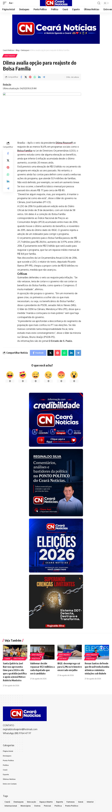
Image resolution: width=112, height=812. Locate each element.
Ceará (7, 658)
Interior (90, 802)
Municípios (26, 806)
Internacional (11, 806)
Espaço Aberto (46, 802)
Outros (63, 658)
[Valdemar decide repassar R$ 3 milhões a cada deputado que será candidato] (42, 652)
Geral (80, 802)
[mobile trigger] (5, 3)
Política (36, 658)
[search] (99, 3)
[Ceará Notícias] (56, 3)
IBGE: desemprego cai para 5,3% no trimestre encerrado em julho (69, 667)
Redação (7, 84)
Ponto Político (71, 806)
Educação (31, 802)
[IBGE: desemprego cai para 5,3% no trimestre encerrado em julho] (69, 652)
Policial (47, 806)
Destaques (10, 56)
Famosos (70, 802)
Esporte (59, 802)
